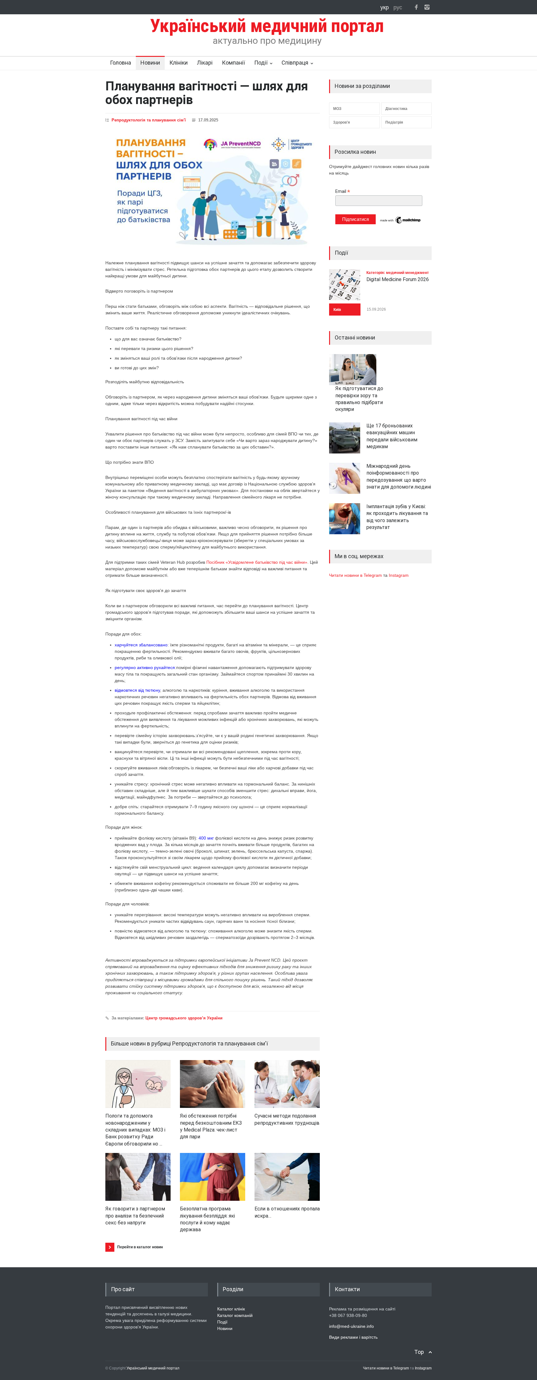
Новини (150, 62)
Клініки (178, 62)
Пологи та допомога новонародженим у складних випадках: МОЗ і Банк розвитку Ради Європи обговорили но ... (135, 1130)
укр (385, 7)
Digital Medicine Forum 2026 (397, 279)
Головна (120, 62)
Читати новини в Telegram (356, 575)
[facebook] (416, 7)
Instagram (399, 575)
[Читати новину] (138, 1084)
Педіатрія (394, 122)
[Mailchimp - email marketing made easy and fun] (400, 223)
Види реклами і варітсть (353, 1337)
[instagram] (427, 7)
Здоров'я (341, 122)
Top (419, 1352)
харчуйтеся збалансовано (141, 644)
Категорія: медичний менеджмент (397, 273)
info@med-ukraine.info (351, 1326)
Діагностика (396, 109)
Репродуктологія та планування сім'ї (149, 120)
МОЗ (337, 109)
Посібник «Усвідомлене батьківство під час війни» (256, 562)
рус (397, 7)
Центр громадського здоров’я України (184, 1018)
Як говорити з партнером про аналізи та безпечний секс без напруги (135, 1216)
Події (261, 62)
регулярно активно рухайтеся (145, 667)
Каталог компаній (235, 1315)
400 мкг (205, 838)
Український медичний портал (152, 1368)
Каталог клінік (231, 1308)
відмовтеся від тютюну (137, 690)
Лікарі (205, 62)
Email (342, 191)
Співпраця (295, 62)
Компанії (233, 62)
